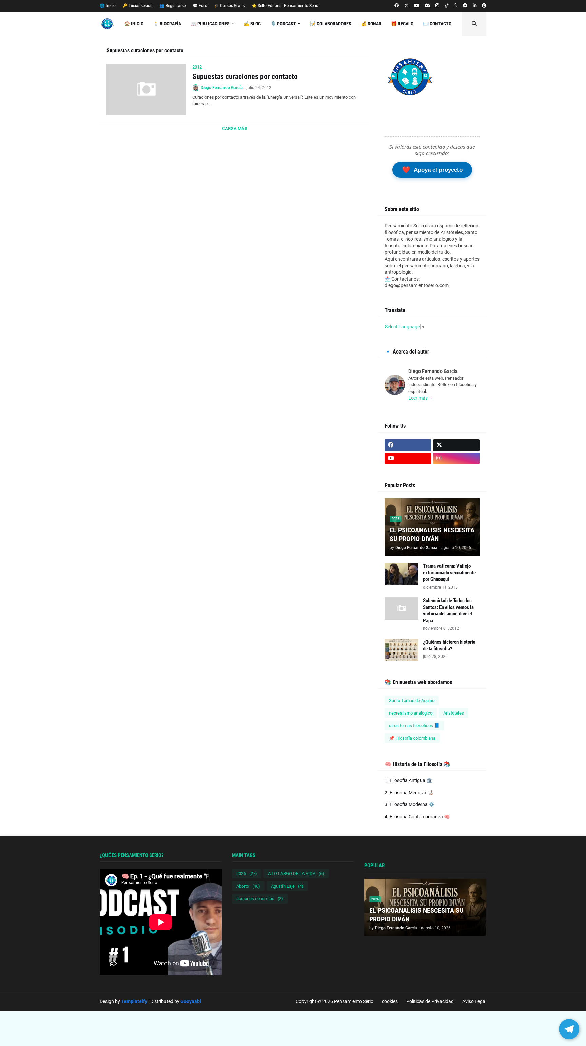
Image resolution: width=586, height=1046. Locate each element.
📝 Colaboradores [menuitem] (330, 23)
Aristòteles (453, 713)
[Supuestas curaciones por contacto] (146, 89)
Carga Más (234, 128)
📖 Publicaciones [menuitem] (210, 23)
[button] (474, 24)
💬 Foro (200, 5)
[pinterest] (484, 6)
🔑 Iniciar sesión (137, 5)
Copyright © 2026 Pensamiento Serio (334, 1001)
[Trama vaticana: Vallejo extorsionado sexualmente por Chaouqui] (401, 574)
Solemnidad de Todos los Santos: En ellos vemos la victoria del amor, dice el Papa (448, 610)
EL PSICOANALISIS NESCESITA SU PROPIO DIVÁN (432, 534)
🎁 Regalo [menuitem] (402, 23)
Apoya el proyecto (432, 169)
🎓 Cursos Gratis (229, 5)
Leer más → (420, 398)
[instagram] (437, 6)
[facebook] (396, 6)
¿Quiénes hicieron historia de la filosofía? (449, 645)
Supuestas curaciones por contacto (245, 76)
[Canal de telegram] (465, 6)
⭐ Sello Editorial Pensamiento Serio (285, 5)
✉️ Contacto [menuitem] (437, 23)
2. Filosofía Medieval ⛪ (409, 792)
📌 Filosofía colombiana (412, 738)
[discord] (427, 6)
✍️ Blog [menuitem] (252, 23)
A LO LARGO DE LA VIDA (296, 873)
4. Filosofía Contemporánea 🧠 (417, 816)
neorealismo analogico (410, 713)
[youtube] (416, 6)
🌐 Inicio (108, 5)
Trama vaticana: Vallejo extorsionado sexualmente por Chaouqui (449, 572)
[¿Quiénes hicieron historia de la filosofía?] (401, 650)
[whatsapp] (455, 6)
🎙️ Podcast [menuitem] (283, 23)
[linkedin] (474, 6)
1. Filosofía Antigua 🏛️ (408, 780)
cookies (390, 1001)
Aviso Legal (474, 1001)
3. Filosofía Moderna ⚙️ (409, 804)
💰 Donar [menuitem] (371, 23)
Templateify (134, 1001)
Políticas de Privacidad (430, 1001)
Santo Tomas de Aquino (411, 700)
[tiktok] (446, 6)
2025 (246, 873)
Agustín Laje (287, 886)
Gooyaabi (190, 1001)
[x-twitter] (406, 6)
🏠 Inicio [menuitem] (133, 23)
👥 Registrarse (172, 5)
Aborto (248, 886)
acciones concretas (259, 898)
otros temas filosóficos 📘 (414, 725)
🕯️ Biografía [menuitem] (167, 23)
